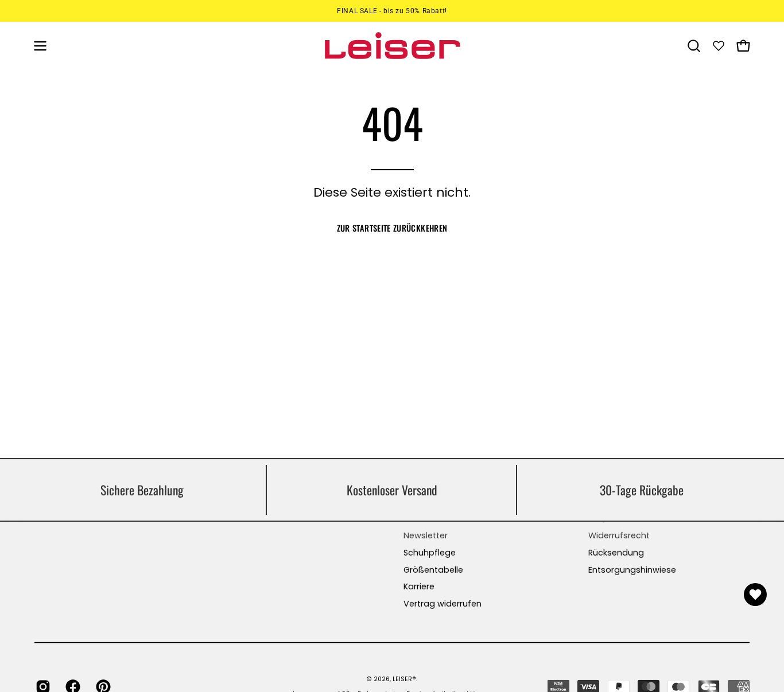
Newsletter (425, 535)
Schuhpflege (429, 552)
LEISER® (404, 678)
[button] (694, 46)
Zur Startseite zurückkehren (392, 228)
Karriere (418, 586)
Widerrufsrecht (619, 535)
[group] (392, 11)
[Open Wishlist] (755, 594)
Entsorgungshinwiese (632, 570)
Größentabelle (433, 570)
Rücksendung (616, 552)
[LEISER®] (392, 46)
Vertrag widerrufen (442, 603)
